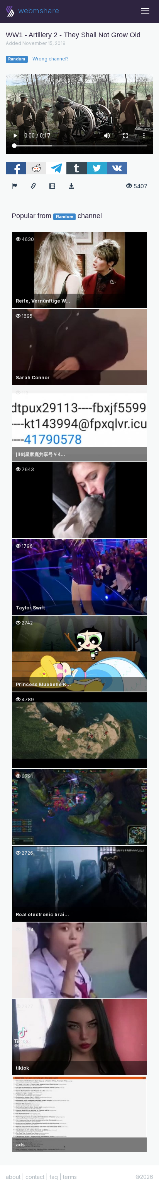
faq (53, 1177)
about (13, 1177)
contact (34, 1177)
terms (70, 1177)
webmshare (37, 10)
